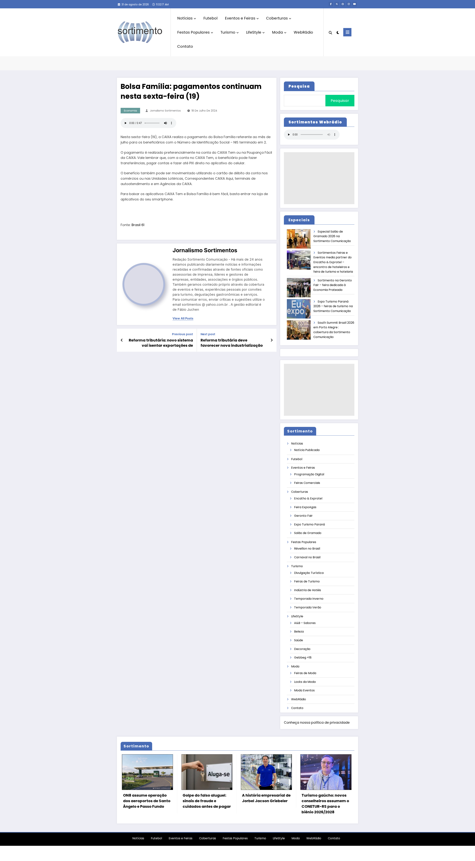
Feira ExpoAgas (305, 507)
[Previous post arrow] (122, 340)
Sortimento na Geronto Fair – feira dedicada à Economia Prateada (332, 285)
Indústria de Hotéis (307, 590)
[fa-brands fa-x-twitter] (337, 4)
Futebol (210, 18)
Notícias (185, 18)
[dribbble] (342, 4)
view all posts (183, 318)
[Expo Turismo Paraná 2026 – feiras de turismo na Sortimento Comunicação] (299, 309)
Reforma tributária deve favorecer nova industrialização (232, 343)
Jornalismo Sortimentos (165, 110)
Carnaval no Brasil (307, 557)
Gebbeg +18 (303, 657)
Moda (277, 32)
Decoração (302, 649)
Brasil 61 (138, 225)
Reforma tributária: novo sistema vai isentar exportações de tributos (161, 343)
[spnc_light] (337, 32)
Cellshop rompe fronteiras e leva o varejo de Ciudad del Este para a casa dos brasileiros (324, 804)
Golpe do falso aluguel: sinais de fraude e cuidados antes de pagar (146, 801)
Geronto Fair (303, 516)
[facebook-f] (331, 4)
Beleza (299, 631)
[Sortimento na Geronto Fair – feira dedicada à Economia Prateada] (299, 288)
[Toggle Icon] (347, 32)
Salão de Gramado (307, 533)
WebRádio (303, 32)
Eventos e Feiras (240, 18)
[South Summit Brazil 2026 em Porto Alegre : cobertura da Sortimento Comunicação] (299, 330)
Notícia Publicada (307, 450)
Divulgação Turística (309, 573)
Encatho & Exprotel (308, 498)
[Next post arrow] (272, 340)
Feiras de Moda (305, 673)
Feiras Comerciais (307, 483)
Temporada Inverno (308, 599)
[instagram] (348, 4)
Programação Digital (309, 474)
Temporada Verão (307, 607)
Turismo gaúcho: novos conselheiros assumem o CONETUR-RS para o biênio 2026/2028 (264, 804)
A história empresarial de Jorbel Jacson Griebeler (205, 798)
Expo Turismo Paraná (309, 524)
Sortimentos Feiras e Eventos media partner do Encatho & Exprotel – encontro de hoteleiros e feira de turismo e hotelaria (333, 262)
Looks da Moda (305, 682)
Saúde (298, 640)
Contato (185, 46)
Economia (130, 110)
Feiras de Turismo (307, 581)
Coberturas (277, 18)
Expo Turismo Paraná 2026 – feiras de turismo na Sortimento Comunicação (333, 306)
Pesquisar (340, 100)
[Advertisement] (319, 178)
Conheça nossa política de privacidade (317, 722)
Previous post (182, 334)
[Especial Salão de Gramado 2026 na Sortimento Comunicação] (299, 239)
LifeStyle (253, 32)
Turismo (227, 32)
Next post (208, 334)
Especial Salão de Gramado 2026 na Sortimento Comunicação (332, 236)
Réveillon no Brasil (307, 548)
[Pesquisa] (330, 32)
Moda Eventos (304, 690)
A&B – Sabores (305, 623)
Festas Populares (193, 32)
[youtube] (354, 4)
